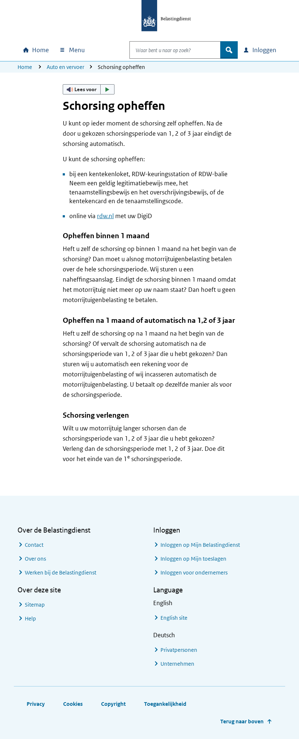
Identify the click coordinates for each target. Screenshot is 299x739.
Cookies (73, 703)
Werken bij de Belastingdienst (60, 572)
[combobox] (175, 50)
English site (173, 617)
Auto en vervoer (65, 66)
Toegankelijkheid (165, 703)
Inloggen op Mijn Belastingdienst (200, 544)
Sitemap (35, 604)
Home (25, 66)
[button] (88, 89)
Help (30, 618)
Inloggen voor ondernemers (194, 572)
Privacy (36, 703)
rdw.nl (105, 216)
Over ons (35, 558)
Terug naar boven (242, 721)
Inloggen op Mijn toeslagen (193, 558)
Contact (34, 544)
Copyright (113, 703)
